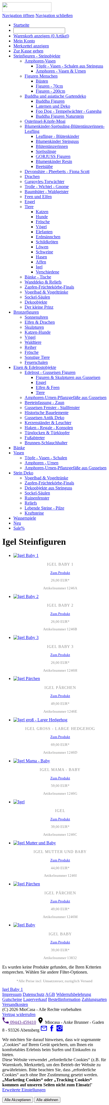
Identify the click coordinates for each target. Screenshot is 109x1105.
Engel (30, 201)
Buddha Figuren (50, 101)
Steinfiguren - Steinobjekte (36, 56)
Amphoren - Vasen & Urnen (61, 71)
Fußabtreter (35, 437)
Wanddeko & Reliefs (43, 282)
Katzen (42, 211)
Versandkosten (15, 1004)
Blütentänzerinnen (52, 146)
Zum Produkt (60, 573)
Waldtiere (33, 342)
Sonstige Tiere (37, 357)
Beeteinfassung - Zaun (44, 402)
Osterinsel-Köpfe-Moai (45, 121)
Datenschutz (33, 994)
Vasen (18, 452)
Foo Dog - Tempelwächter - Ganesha (68, 111)
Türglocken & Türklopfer (47, 432)
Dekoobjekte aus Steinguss (48, 488)
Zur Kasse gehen (28, 51)
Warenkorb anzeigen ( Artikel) (41, 35)
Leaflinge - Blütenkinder (57, 136)
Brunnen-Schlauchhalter (46, 442)
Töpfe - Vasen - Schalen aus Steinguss (69, 66)
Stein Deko (23, 472)
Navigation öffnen (18, 15)
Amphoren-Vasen (40, 61)
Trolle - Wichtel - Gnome (47, 186)
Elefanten (44, 231)
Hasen (41, 256)
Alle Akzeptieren (17, 1100)
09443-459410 (22, 1022)
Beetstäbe (44, 166)
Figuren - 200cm (50, 91)
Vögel (41, 226)
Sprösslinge (46, 151)
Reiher (30, 347)
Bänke (19, 447)
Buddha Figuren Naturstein (60, 116)
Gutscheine (12, 999)
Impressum (12, 994)
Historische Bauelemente (46, 412)
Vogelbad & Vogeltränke (46, 292)
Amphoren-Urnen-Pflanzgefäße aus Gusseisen (65, 397)
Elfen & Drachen (40, 322)
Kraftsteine (34, 513)
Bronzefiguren (26, 312)
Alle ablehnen (47, 1100)
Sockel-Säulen (37, 297)
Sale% (19, 528)
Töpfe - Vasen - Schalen (46, 457)
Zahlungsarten (94, 999)
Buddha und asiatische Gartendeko (55, 96)
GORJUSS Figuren (53, 156)
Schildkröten (47, 241)
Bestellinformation (64, 999)
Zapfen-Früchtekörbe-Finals (49, 287)
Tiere (29, 206)
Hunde (42, 216)
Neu (17, 523)
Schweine (44, 251)
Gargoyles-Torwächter (44, 181)
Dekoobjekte (36, 302)
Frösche (43, 221)
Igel (39, 267)
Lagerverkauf (35, 999)
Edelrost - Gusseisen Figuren (50, 372)
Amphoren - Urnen (41, 462)
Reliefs (31, 503)
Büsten (42, 81)
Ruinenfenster (37, 498)
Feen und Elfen (38, 196)
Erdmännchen (48, 236)
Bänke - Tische (38, 277)
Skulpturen (34, 327)
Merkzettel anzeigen (31, 46)
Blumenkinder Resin (54, 161)
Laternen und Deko (53, 106)
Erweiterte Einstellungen (24, 1089)
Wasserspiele (24, 518)
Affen (41, 262)
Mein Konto (24, 41)
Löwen (42, 246)
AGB (50, 994)
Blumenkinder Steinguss (57, 141)
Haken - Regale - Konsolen (49, 427)
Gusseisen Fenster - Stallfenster (52, 407)
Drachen (32, 176)
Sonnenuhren (36, 317)
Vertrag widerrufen (18, 1014)
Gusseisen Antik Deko (44, 417)
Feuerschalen (36, 362)
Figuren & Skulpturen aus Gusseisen (68, 377)
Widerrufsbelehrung (73, 994)
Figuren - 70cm (49, 86)
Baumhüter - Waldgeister (46, 191)
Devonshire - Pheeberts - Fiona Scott (57, 171)
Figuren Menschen (41, 76)
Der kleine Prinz (39, 307)
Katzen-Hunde (38, 332)
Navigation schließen (54, 15)
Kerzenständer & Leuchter (48, 422)
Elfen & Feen (48, 387)
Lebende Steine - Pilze (44, 508)
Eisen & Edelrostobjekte (34, 367)
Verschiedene (47, 272)
